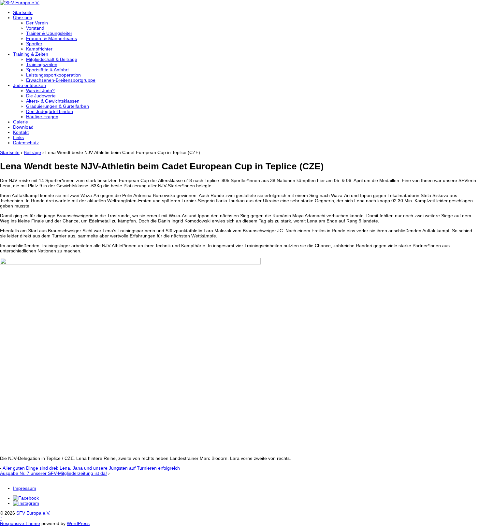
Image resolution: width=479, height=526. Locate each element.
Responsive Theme (20, 523)
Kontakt (21, 132)
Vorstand (35, 28)
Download (23, 127)
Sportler (34, 43)
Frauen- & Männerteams (51, 38)
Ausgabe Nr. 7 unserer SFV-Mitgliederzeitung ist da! (53, 473)
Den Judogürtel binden (49, 111)
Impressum (24, 488)
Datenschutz (26, 142)
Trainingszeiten (41, 64)
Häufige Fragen (42, 116)
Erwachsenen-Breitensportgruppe (60, 80)
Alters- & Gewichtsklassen (53, 101)
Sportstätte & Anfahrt (47, 69)
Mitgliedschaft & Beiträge (51, 59)
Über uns (22, 17)
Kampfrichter (39, 48)
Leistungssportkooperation (53, 75)
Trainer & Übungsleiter (49, 33)
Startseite (23, 12)
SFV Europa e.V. (33, 513)
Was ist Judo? (40, 90)
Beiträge (32, 152)
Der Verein (37, 22)
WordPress (78, 523)
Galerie (20, 121)
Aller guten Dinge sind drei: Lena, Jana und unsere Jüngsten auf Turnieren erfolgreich (91, 468)
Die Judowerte (41, 95)
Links (18, 137)
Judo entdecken (29, 85)
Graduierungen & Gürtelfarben (57, 106)
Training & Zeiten (30, 54)
